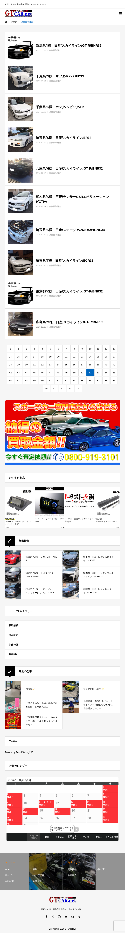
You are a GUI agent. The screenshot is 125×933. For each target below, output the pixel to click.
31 (34, 364)
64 (74, 380)
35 (66, 364)
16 (26, 356)
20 (58, 356)
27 (114, 356)
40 (106, 364)
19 (50, 356)
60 (42, 380)
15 (18, 356)
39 (98, 364)
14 (10, 356)
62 (58, 380)
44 (26, 372)
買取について (40, 869)
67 (98, 380)
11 (98, 348)
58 (26, 380)
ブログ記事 (38, 875)
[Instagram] (59, 916)
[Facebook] (46, 916)
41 (114, 364)
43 (18, 372)
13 (114, 348)
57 (18, 380)
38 (90, 364)
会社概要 (9, 881)
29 (18, 364)
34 (58, 364)
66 (90, 380)
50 (74, 372)
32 (42, 364)
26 (106, 356)
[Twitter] (52, 916)
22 (74, 356)
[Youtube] (65, 916)
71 (54, 388)
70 (46, 388)
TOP (7, 869)
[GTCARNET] (18, 13)
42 (10, 372)
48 (58, 372)
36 (74, 364)
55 (114, 372)
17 (34, 356)
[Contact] (72, 916)
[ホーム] (6, 22)
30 (26, 364)
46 (42, 372)
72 (62, 388)
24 (90, 356)
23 (82, 356)
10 (90, 348)
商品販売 (13, 635)
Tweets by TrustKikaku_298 (19, 752)
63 (66, 380)
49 (66, 372)
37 (82, 364)
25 (98, 356)
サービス (9, 875)
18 (42, 356)
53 (98, 372)
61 (50, 380)
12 (106, 348)
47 (50, 372)
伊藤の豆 (13, 644)
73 (70, 388)
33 (50, 364)
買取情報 (13, 625)
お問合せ (37, 881)
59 (34, 380)
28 (10, 364)
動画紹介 (13, 654)
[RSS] (78, 916)
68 (106, 380)
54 (106, 372)
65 (82, 380)
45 (34, 372)
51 (82, 372)
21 (66, 356)
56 (10, 380)
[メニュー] (120, 13)
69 (114, 380)
